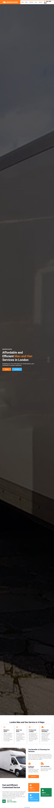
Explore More (33, 776)
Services (31, 2)
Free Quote (17, 369)
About (26, 2)
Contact (40, 2)
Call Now (7, 369)
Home (22, 2)
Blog (36, 2)
